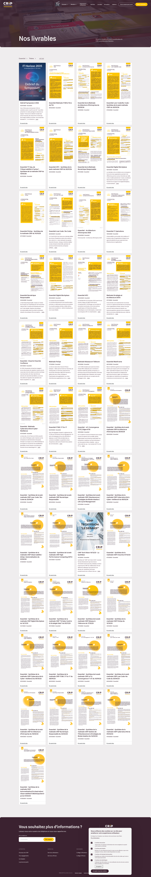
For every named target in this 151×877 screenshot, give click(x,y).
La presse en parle (23, 862)
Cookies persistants (100, 848)
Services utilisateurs (53, 852)
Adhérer (114, 4)
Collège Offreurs (81, 855)
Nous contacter (141, 4)
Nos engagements (24, 855)
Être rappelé (48, 839)
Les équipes (22, 859)
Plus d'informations (95, 838)
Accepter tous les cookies (100, 871)
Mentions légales (78, 873)
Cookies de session (100, 842)
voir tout (41, 58)
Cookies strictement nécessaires (103, 854)
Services (93, 4)
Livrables (100, 4)
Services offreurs (52, 855)
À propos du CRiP (23, 852)
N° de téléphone (23, 835)
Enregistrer (99, 866)
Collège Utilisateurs (81, 852)
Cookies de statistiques (101, 860)
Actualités (107, 4)
